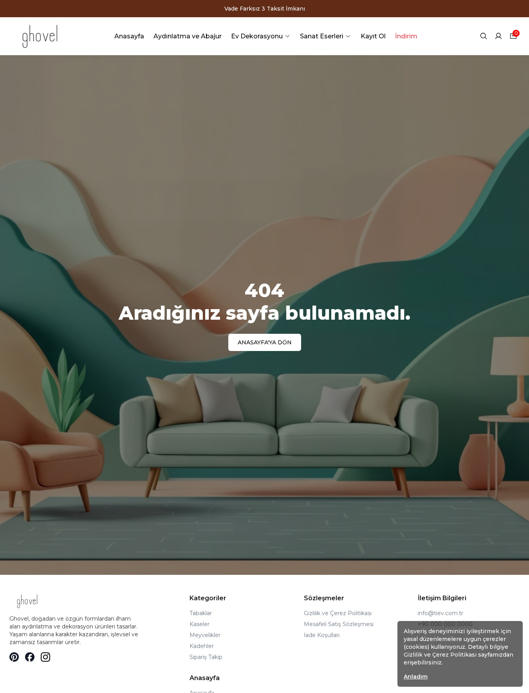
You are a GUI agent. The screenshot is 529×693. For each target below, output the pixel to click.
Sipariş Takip (206, 657)
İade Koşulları (321, 635)
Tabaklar (201, 613)
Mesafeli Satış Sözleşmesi (339, 624)
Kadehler (202, 646)
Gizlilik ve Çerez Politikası (338, 613)
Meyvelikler (205, 635)
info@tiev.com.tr (440, 613)
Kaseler (199, 624)
